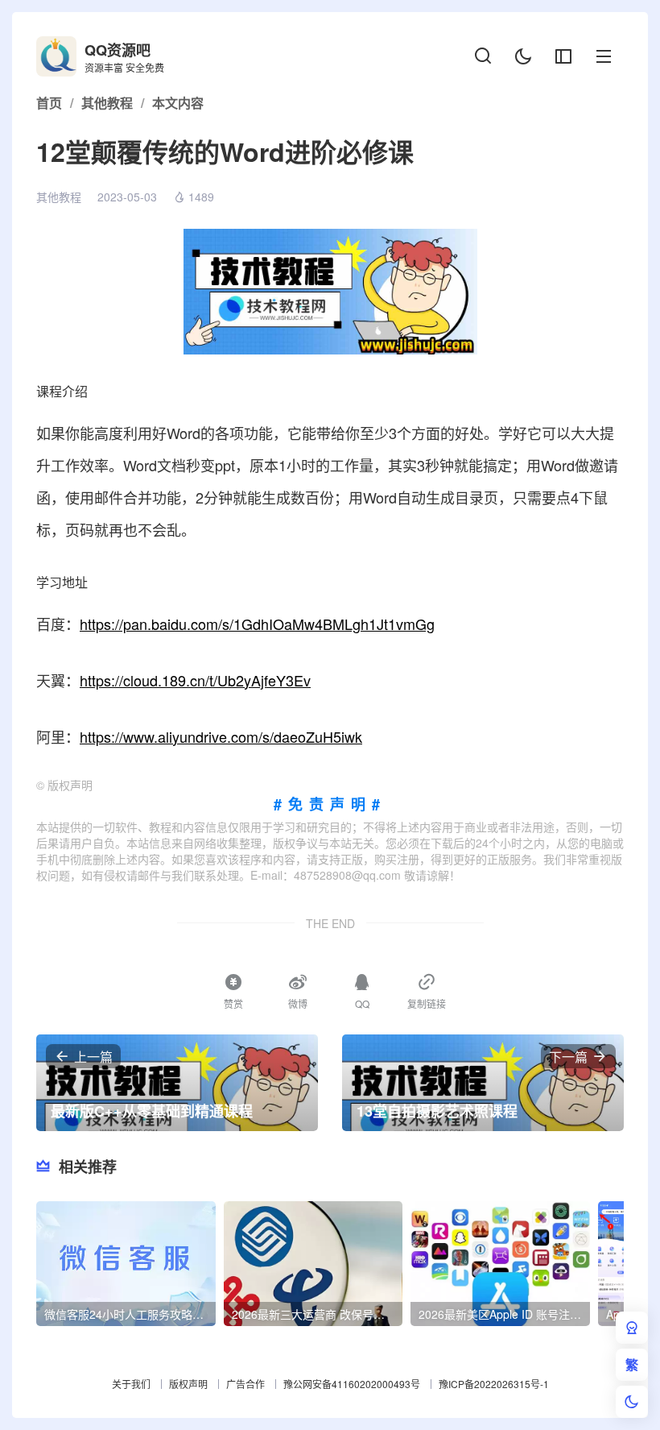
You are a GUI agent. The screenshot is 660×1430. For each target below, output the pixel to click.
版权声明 (188, 1384)
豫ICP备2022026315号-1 (494, 1384)
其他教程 (58, 197)
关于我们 (131, 1384)
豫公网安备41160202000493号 (351, 1384)
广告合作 (245, 1384)
